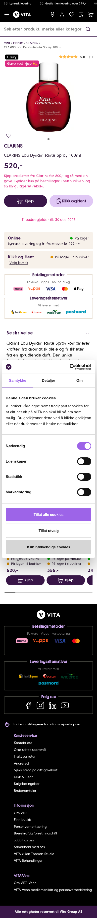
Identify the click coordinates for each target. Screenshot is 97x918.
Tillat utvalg (49, 531)
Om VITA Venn (25, 883)
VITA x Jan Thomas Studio (34, 854)
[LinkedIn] (52, 705)
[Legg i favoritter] (9, 136)
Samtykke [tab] (17, 380)
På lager (82, 238)
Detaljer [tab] (48, 380)
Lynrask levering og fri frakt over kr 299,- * (44, 244)
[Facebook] (28, 705)
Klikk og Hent (21, 257)
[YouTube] (65, 705)
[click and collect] (81, 14)
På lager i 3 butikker (72, 257)
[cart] (91, 14)
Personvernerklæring (30, 827)
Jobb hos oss (24, 840)
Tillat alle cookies (48, 514)
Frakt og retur (25, 756)
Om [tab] (79, 380)
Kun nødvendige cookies (48, 547)
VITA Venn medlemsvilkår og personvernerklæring (53, 890)
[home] (22, 14)
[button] (88, 29)
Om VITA (21, 813)
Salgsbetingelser (27, 784)
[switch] (84, 461)
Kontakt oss (23, 743)
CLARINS (32, 43)
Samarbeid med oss (29, 847)
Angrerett (21, 763)
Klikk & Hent (23, 777)
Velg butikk (18, 263)
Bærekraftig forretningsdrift (35, 833)
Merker (18, 43)
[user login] (62, 14)
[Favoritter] (72, 14)
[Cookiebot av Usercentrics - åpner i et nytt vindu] (69, 367)
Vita (7, 43)
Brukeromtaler (25, 791)
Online (14, 238)
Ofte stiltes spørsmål (30, 750)
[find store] (52, 14)
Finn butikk (22, 820)
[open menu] (7, 14)
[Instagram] (40, 705)
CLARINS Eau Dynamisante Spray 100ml (32, 47)
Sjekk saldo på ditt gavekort (35, 770)
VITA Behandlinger (28, 860)
